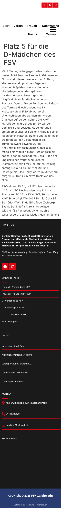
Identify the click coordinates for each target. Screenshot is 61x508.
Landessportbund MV (13, 381)
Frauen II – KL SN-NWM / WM (16, 293)
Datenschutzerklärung (24, 504)
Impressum (41, 504)
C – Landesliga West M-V (14, 307)
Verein (18, 26)
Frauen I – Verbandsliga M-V (16, 286)
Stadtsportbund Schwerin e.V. (17, 363)
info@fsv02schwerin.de (17, 425)
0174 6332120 (12, 413)
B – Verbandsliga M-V (12, 300)
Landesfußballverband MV (15, 372)
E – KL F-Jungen (9, 321)
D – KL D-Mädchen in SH (14, 314)
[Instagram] (55, 5)
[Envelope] (44, 5)
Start (6, 26)
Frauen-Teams (32, 30)
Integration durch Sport (14, 346)
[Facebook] (50, 5)
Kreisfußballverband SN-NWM (17, 354)
